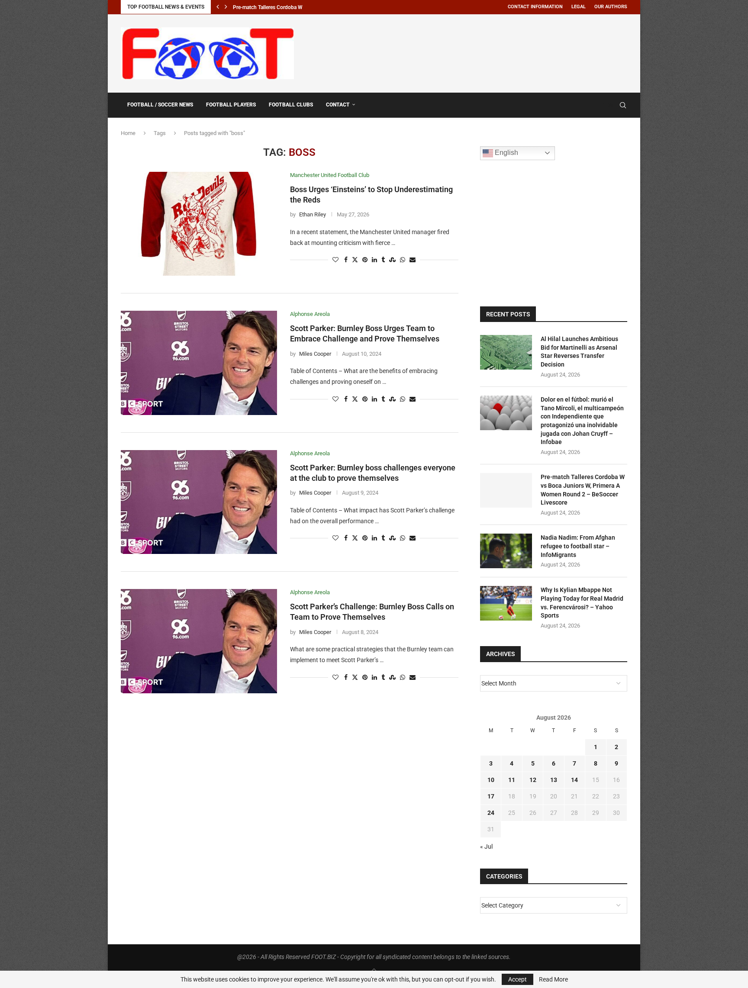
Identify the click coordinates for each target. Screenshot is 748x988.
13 (553, 779)
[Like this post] (335, 259)
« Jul (486, 846)
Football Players (231, 105)
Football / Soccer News (160, 105)
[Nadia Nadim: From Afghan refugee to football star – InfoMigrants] (506, 551)
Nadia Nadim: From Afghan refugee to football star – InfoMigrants (578, 546)
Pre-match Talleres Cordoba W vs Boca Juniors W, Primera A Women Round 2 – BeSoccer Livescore (583, 489)
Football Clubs (291, 105)
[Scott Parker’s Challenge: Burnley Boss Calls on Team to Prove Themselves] (199, 641)
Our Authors (610, 7)
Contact (338, 105)
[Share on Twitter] (355, 259)
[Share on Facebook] (346, 259)
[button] (217, 7)
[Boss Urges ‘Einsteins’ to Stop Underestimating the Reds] (199, 224)
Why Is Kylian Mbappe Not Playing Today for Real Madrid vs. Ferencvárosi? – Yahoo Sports (582, 602)
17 (490, 796)
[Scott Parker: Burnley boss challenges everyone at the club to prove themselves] (199, 502)
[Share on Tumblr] (383, 259)
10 (490, 779)
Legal (578, 7)
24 (490, 812)
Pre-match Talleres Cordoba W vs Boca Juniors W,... (292, 7)
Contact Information (535, 7)
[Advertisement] (469, 51)
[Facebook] (602, 105)
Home (128, 133)
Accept (517, 979)
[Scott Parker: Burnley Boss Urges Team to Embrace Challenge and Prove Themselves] (199, 363)
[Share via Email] (412, 259)
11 (511, 779)
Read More (553, 979)
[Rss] (610, 105)
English (505, 152)
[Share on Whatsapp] (402, 259)
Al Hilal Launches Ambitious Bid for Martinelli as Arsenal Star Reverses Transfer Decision (579, 351)
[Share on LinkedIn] (374, 259)
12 (532, 779)
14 (574, 779)
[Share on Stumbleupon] (392, 259)
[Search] (623, 105)
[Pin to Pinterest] (365, 259)
